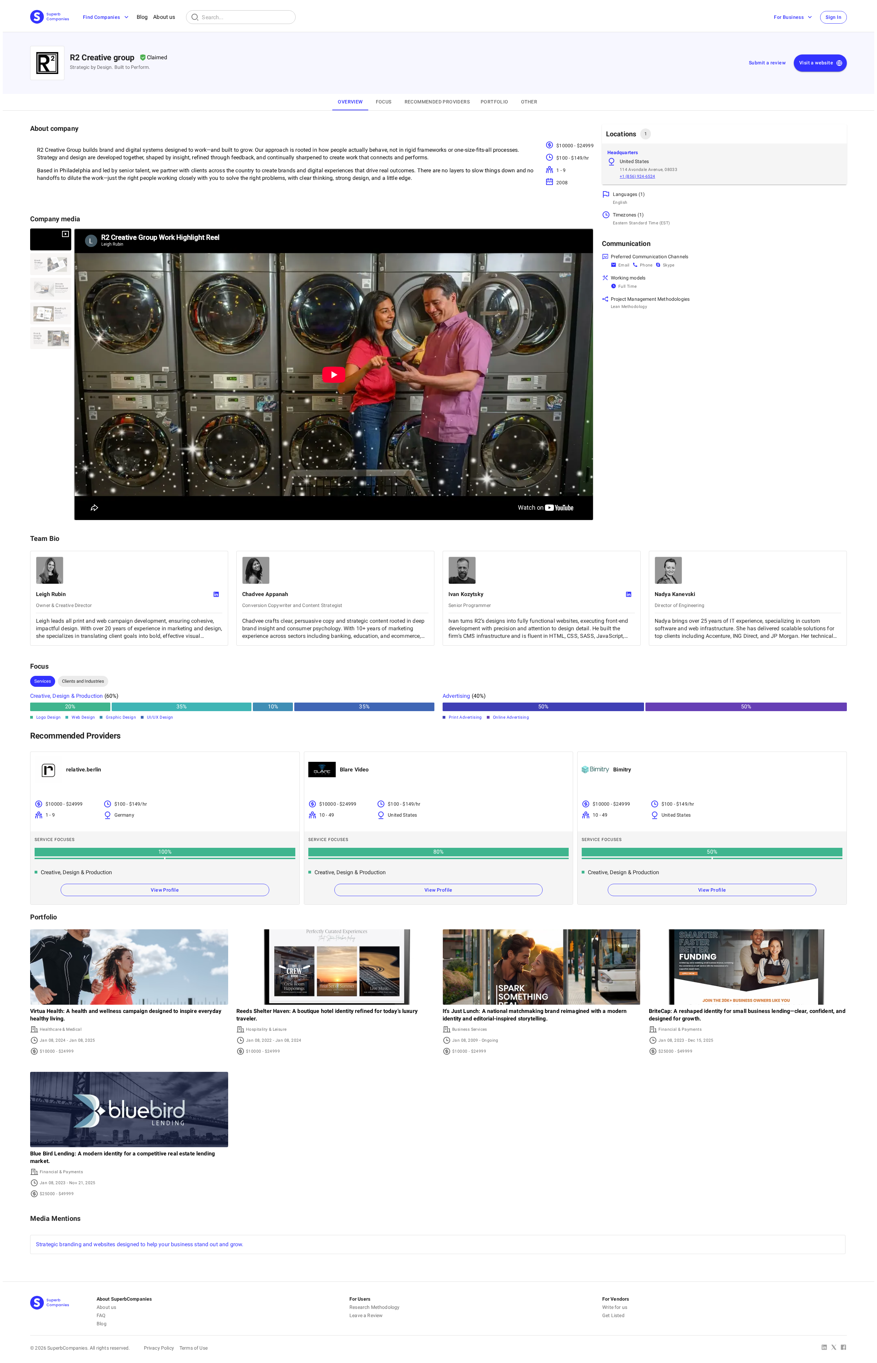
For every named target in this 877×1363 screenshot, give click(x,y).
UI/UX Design (160, 717)
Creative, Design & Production (66, 696)
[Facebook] (843, 1348)
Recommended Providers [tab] (437, 101)
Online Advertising (511, 717)
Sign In (833, 17)
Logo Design (48, 717)
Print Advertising (465, 717)
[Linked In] (824, 1348)
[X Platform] (833, 1348)
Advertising (456, 696)
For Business (789, 17)
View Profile (165, 890)
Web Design (83, 717)
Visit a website (816, 62)
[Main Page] (49, 17)
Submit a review (767, 62)
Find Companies (101, 17)
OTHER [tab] (529, 101)
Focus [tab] (384, 101)
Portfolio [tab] (494, 101)
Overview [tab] (350, 101)
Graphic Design (121, 717)
